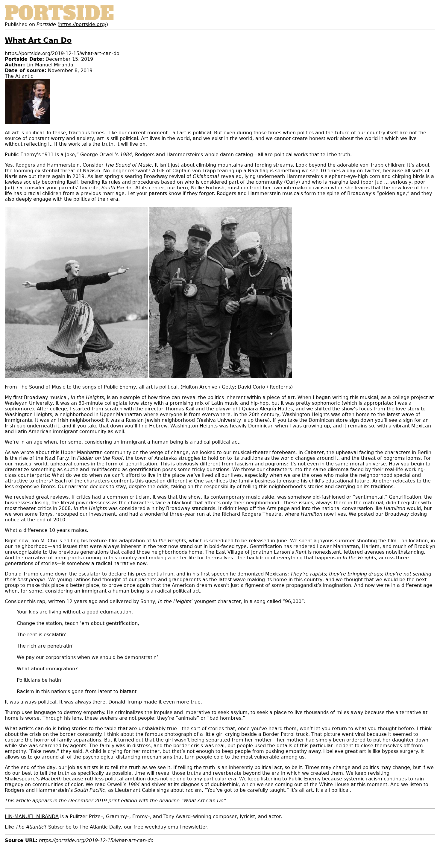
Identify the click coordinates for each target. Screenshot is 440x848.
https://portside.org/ (82, 24)
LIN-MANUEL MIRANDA (32, 816)
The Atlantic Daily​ (100, 827)
